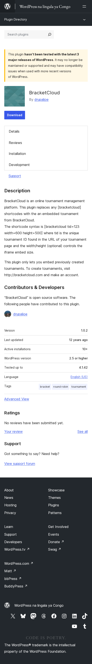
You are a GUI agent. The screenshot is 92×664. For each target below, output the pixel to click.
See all (82, 431)
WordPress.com (18, 563)
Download (14, 115)
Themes (54, 497)
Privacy (10, 513)
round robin (60, 386)
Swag (54, 549)
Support (15, 176)
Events (53, 534)
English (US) (79, 377)
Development (19, 165)
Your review (13, 431)
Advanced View (16, 399)
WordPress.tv (17, 549)
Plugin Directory (15, 19)
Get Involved (58, 527)
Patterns (55, 513)
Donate (56, 542)
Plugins (53, 505)
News (8, 497)
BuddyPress (16, 586)
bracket (45, 386)
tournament (78, 386)
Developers (13, 542)
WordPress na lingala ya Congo (39, 605)
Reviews (15, 143)
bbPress (13, 579)
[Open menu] (85, 6)
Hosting (10, 505)
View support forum (19, 463)
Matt (10, 571)
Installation (17, 153)
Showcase (56, 490)
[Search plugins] (49, 34)
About (9, 490)
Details (14, 131)
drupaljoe (41, 99)
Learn (8, 527)
